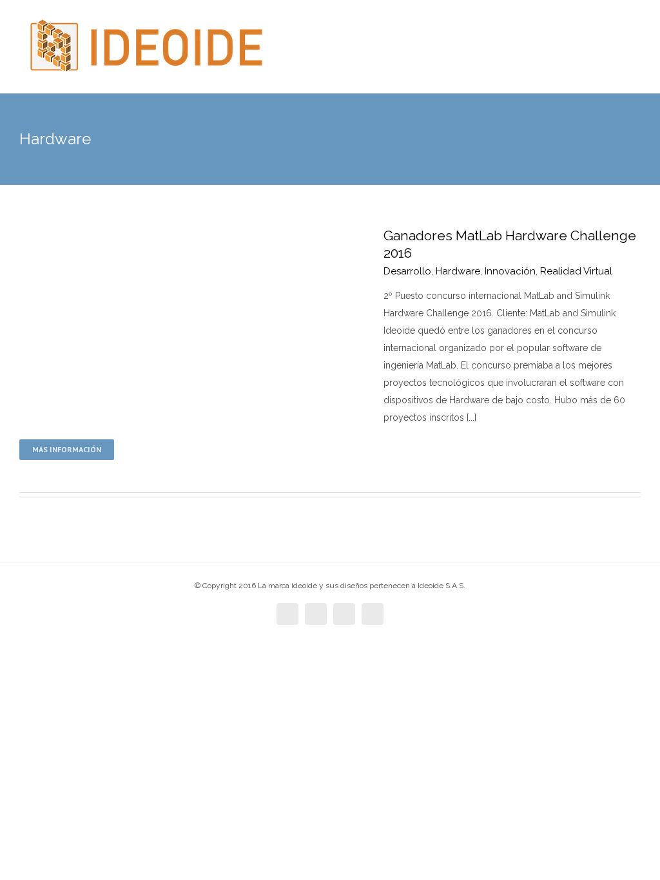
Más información (66, 449)
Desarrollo (407, 271)
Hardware (458, 271)
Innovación (510, 271)
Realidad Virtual (576, 271)
